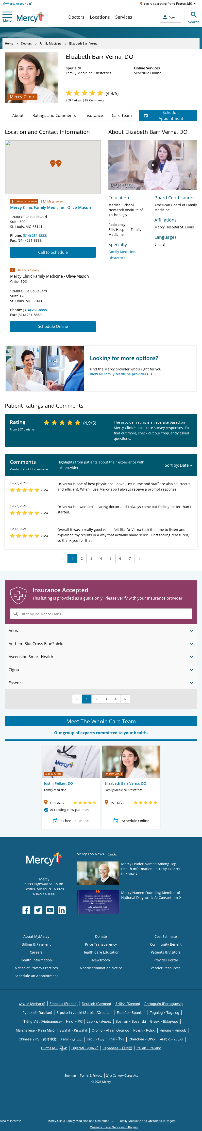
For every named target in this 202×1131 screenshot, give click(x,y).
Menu (7, 20)
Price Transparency (101, 944)
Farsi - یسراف (72, 1039)
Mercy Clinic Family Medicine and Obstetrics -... (81, 1121)
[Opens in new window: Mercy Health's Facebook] (26, 910)
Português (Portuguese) (163, 1004)
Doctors (76, 17)
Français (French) (64, 1004)
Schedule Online (53, 326)
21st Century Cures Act (122, 1075)
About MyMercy (36, 936)
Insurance (93, 115)
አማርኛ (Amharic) (32, 1004)
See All (112, 854)
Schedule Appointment (171, 115)
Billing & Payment (36, 944)
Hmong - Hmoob (173, 1030)
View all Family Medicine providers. (120, 374)
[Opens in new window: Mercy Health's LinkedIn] (62, 910)
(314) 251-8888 (35, 235)
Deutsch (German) (96, 1004)
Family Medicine (50, 43)
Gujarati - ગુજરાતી (85, 1048)
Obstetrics (116, 257)
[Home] (30, 17)
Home (9, 43)
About (18, 115)
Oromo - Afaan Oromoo (110, 1030)
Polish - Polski (144, 1030)
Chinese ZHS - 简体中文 (38, 1039)
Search (194, 22)
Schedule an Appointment (36, 975)
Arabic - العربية (171, 1039)
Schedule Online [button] (75, 820)
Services (123, 17)
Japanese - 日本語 (117, 1048)
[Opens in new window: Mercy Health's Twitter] (38, 910)
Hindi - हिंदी (74, 1021)
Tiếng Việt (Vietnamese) (42, 1021)
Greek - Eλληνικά (164, 1021)
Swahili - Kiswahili (73, 1030)
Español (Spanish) (131, 1012)
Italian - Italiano (148, 1048)
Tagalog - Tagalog (164, 1012)
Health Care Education (101, 952)
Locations (100, 17)
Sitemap (71, 1075)
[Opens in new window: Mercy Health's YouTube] (50, 910)
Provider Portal (165, 960)
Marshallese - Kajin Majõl (35, 1030)
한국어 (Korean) (127, 1004)
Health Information (36, 960)
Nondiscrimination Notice (101, 968)
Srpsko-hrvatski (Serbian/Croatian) (84, 1012)
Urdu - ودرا (95, 1039)
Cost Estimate (165, 936)
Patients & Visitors (166, 952)
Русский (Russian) (37, 1012)
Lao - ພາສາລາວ (99, 1021)
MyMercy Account (15, 3)
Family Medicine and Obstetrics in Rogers (146, 1121)
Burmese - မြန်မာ (54, 1048)
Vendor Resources (166, 968)
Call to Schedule (53, 252)
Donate (101, 936)
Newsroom (101, 960)
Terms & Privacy (91, 1075)
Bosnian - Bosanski (131, 1021)
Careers (36, 952)
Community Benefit (166, 944)
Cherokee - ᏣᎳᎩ (142, 1039)
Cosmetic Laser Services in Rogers (114, 1127)
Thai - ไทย (116, 1039)
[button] (53, 163)
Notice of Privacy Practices (36, 968)
